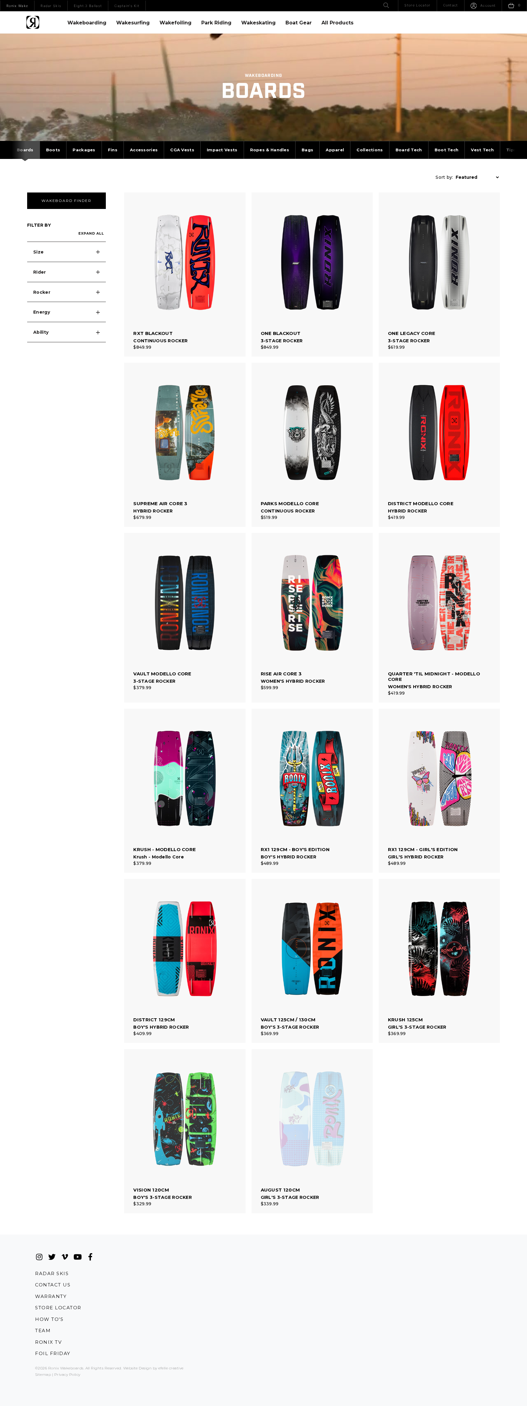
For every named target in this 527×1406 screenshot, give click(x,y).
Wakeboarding (86, 23)
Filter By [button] (39, 225)
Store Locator (58, 1308)
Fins (112, 149)
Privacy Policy (67, 1374)
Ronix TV (48, 1342)
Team (43, 1330)
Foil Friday (52, 1353)
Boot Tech (447, 149)
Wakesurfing (133, 23)
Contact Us (52, 1285)
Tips (511, 149)
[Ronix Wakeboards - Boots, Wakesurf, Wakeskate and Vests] (32, 22)
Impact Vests (222, 149)
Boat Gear (298, 23)
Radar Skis (52, 1273)
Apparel (335, 149)
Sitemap (43, 1374)
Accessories (144, 149)
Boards (25, 149)
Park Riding (216, 23)
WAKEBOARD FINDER (66, 200)
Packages (84, 149)
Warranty (50, 1296)
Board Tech (409, 149)
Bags (307, 149)
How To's (49, 1319)
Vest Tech (482, 149)
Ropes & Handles (269, 149)
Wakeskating (258, 23)
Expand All (91, 233)
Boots (53, 149)
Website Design (137, 1368)
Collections (370, 149)
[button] (66, 252)
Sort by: (444, 177)
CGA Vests (182, 149)
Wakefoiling (176, 23)
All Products (337, 23)
